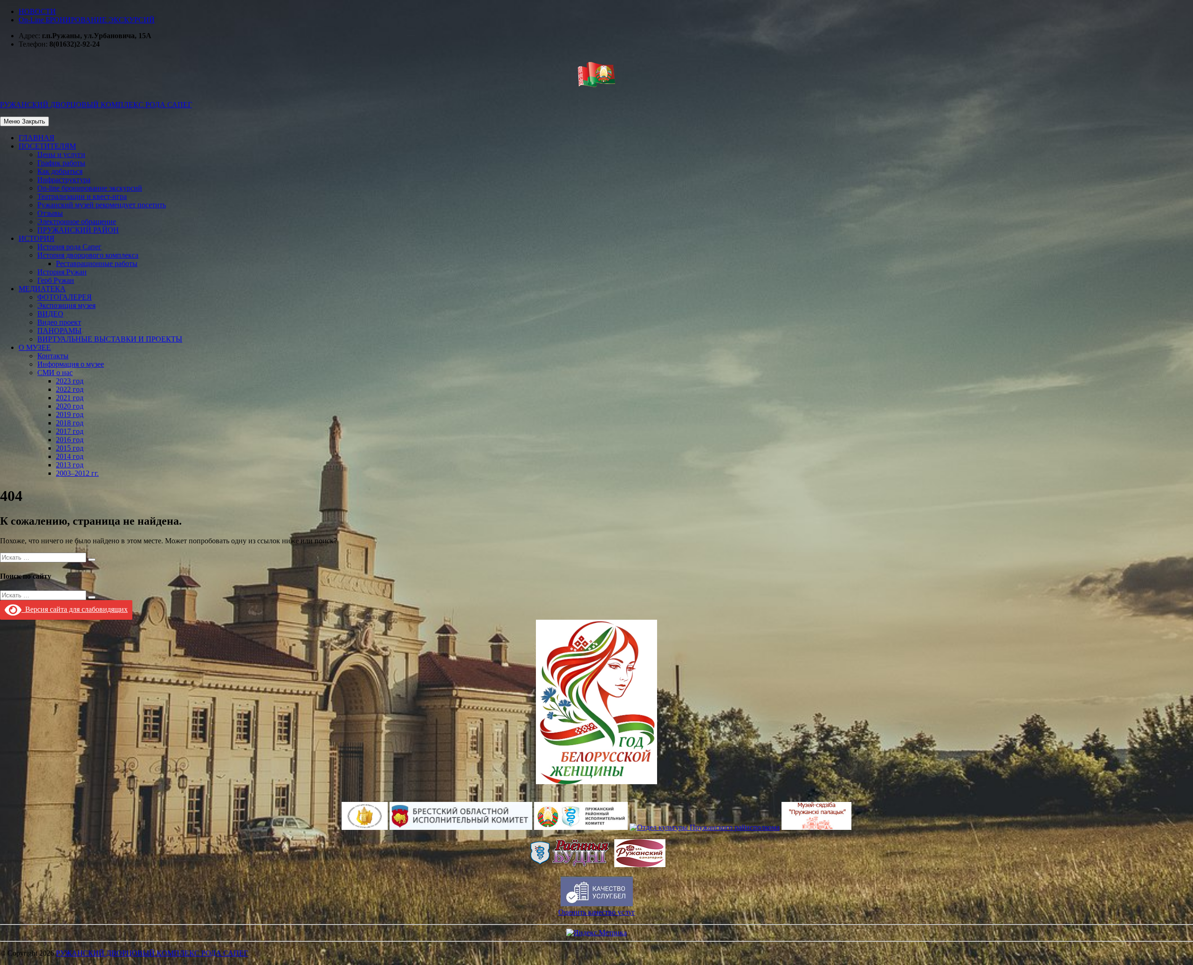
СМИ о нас (55, 372)
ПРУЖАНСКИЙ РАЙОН (78, 230)
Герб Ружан (55, 280)
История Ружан (62, 272)
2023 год (69, 381)
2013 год (69, 465)
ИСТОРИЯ (37, 238)
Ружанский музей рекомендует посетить (101, 205)
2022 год (69, 389)
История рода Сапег (69, 247)
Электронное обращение (76, 222)
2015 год (69, 448)
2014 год (69, 456)
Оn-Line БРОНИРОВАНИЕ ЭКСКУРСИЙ (87, 20)
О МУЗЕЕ (35, 347)
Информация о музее (70, 364)
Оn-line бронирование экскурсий (89, 188)
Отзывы (50, 213)
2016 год (69, 440)
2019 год (69, 414)
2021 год (69, 398)
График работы (61, 163)
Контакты (53, 356)
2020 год (69, 406)
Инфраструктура (63, 180)
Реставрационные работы (96, 263)
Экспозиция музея (66, 305)
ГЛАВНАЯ (37, 138)
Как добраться (59, 171)
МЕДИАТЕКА (42, 289)
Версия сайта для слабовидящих (74, 609)
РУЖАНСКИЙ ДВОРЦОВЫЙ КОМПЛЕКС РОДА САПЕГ (152, 953)
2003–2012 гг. (77, 473)
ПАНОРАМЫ (59, 331)
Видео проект (59, 322)
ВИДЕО (50, 314)
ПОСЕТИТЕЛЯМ (47, 146)
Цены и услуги (61, 154)
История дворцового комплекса (87, 255)
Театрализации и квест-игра (82, 196)
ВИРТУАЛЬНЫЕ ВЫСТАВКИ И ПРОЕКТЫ (109, 339)
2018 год (69, 423)
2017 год (69, 431)
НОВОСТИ (37, 11)
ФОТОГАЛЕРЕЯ (64, 297)
